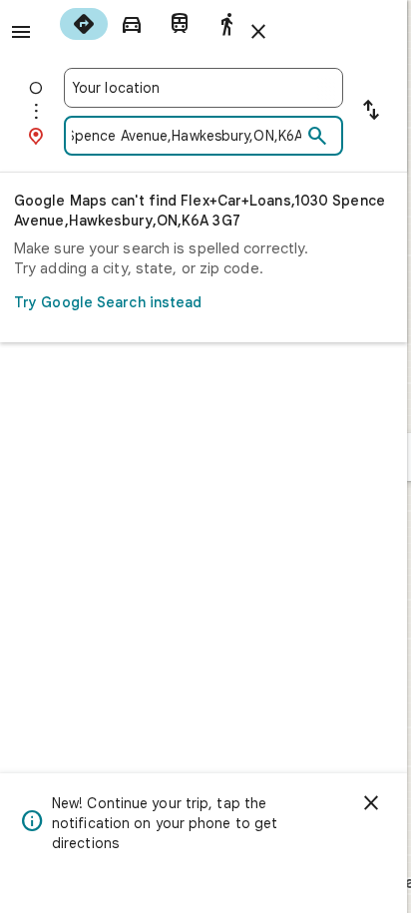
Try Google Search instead (108, 302)
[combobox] (203, 88)
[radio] (84, 24)
